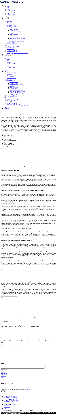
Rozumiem (9, 413)
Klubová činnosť (5, 374)
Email (2, 386)
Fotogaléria (3, 376)
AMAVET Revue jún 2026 (10, 396)
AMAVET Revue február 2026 (11, 401)
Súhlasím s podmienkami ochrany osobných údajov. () (16, 389)
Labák (5, 408)
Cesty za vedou (4, 373)
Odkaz (29, 389)
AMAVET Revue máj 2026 (10, 398)
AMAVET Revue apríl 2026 (10, 399)
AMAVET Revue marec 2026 (11, 400)
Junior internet (7, 405)
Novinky (3, 372)
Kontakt (2, 377)
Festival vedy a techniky (9, 404)
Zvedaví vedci (7, 407)
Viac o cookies (16, 413)
